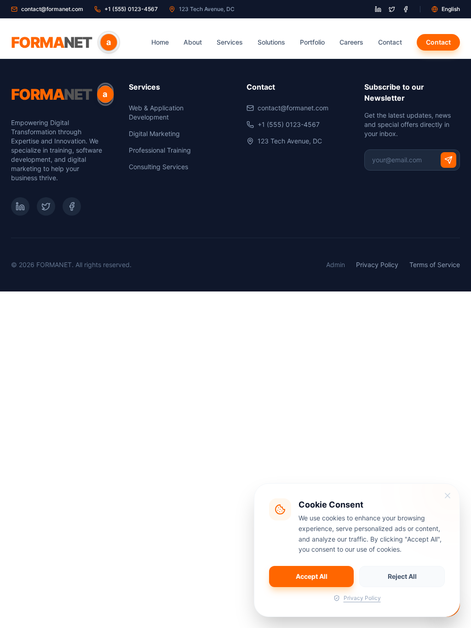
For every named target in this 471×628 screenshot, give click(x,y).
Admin (335, 264)
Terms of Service (434, 264)
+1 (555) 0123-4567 (131, 9)
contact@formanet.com (52, 9)
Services (230, 42)
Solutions (271, 42)
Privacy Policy (377, 264)
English (451, 9)
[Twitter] (46, 206)
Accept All (311, 576)
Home (160, 42)
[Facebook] (72, 206)
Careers (351, 42)
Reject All (402, 576)
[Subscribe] (448, 160)
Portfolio (312, 42)
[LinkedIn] (20, 206)
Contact (390, 42)
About (193, 42)
